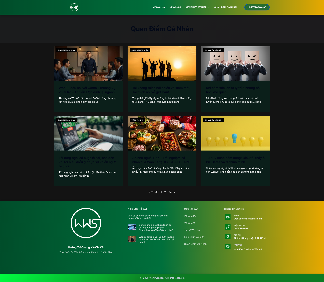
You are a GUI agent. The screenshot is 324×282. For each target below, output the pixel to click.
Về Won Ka (159, 7)
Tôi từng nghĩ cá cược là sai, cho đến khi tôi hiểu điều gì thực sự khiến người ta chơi (88, 162)
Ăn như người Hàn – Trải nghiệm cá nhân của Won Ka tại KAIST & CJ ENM (161, 160)
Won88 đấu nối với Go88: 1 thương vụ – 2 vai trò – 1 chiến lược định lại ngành (88, 90)
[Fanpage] (228, 246)
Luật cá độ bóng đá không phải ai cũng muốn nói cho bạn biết (148, 217)
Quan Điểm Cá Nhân (225, 7)
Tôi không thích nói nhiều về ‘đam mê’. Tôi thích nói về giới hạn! (161, 90)
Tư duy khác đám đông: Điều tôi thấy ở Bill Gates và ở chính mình (235, 160)
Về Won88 (175, 7)
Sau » (171, 192)
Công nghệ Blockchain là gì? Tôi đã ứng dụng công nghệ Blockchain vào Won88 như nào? (156, 227)
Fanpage (238, 245)
